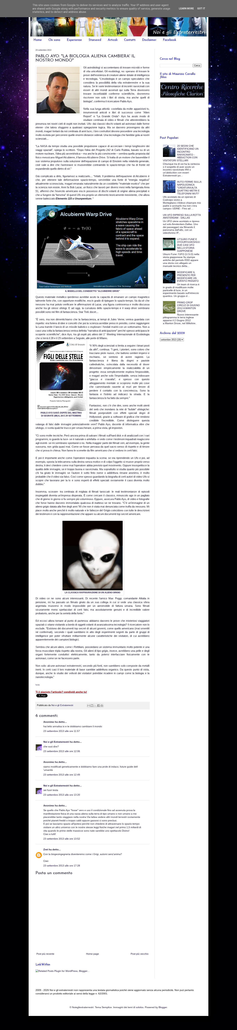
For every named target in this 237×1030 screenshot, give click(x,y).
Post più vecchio (140, 953)
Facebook (169, 40)
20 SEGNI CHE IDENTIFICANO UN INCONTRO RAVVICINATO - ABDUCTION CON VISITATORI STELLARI (181, 153)
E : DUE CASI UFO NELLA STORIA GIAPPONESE (188, 245)
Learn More (186, 8)
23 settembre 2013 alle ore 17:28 (61, 865)
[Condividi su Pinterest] (102, 705)
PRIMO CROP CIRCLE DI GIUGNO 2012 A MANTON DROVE (188, 306)
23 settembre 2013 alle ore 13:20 (61, 794)
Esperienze (74, 40)
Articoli (112, 40)
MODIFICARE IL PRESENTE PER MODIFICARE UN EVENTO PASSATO (188, 276)
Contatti (130, 40)
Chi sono (54, 40)
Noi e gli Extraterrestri (56, 741)
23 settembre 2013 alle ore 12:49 (61, 774)
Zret (45, 849)
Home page (92, 953)
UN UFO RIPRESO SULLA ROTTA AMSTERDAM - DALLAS (182, 216)
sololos (139, 1007)
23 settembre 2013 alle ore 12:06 (61, 751)
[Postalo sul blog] (92, 705)
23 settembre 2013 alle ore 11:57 (61, 731)
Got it (201, 8)
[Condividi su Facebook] (98, 705)
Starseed (94, 40)
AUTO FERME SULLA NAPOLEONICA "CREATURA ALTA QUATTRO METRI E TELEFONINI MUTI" (189, 187)
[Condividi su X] (95, 705)
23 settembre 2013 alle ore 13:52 (61, 838)
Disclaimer (149, 40)
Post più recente (45, 953)
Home (37, 40)
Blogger (163, 1007)
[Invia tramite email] (88, 705)
